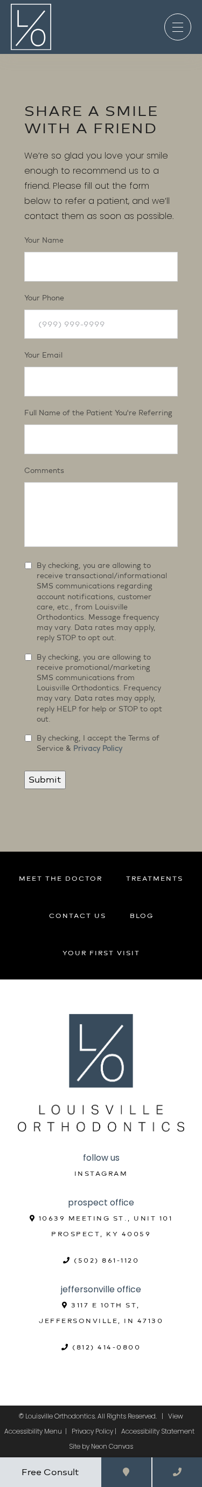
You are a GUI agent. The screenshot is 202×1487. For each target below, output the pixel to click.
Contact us (77, 916)
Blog (142, 916)
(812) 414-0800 (105, 1347)
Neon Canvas (112, 1446)
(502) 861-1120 (105, 1260)
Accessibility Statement (157, 1431)
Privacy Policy (97, 748)
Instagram (101, 1173)
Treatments (154, 878)
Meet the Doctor (60, 878)
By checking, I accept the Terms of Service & (98, 743)
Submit (45, 780)
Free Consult (50, 1472)
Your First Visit (101, 953)
